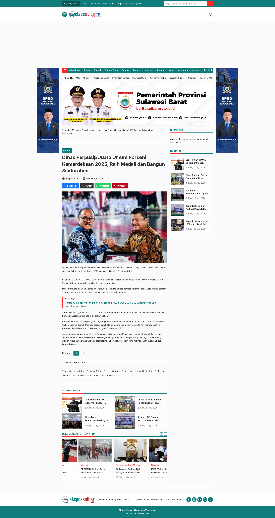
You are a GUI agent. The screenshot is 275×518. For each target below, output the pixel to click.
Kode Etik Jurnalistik (175, 499)
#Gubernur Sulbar (158, 78)
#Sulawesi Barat (101, 78)
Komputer (196, 70)
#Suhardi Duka (139, 78)
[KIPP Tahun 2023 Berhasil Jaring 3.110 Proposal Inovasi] (150, 450)
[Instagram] (194, 499)
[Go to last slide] (161, 434)
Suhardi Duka (69, 375)
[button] (210, 3)
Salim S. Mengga (156, 371)
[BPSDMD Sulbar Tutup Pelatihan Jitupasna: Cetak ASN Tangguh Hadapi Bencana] (79, 450)
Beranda (103, 499)
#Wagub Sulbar (177, 78)
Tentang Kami (115, 499)
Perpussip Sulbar (111, 371)
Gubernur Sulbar (76, 371)
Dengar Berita (112, 70)
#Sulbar (86, 78)
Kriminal (208, 70)
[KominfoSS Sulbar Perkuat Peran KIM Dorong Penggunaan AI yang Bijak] (125, 421)
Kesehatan (182, 70)
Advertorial (74, 70)
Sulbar (97, 375)
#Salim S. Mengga (208, 78)
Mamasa (121, 465)
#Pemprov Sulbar (120, 78)
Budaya (87, 70)
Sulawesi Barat (84, 375)
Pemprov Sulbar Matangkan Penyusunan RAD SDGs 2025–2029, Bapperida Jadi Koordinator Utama (111, 304)
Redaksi (126, 499)
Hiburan (160, 70)
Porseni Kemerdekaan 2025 (134, 371)
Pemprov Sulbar (94, 371)
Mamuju (66, 150)
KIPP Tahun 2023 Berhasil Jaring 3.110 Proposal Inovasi (146, 472)
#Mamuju (192, 78)
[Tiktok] (210, 499)
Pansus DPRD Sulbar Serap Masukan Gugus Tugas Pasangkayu (111, 3)
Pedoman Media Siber (154, 499)
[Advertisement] (137, 43)
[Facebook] (188, 499)
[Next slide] (165, 434)
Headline (148, 70)
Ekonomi (126, 70)
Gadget (137, 70)
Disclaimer (137, 499)
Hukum (170, 70)
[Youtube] (199, 499)
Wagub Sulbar (108, 375)
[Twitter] (205, 499)
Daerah (98, 70)
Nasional (139, 465)
